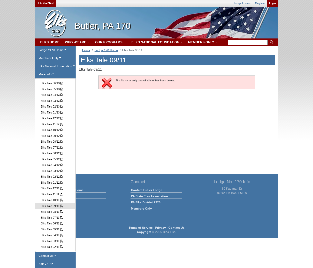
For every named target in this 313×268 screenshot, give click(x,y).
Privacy (160, 227)
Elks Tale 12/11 (50, 188)
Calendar (61, 202)
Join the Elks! (45, 3)
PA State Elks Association (149, 196)
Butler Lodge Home (69, 190)
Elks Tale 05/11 (50, 229)
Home (86, 50)
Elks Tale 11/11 (50, 194)
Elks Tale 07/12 (50, 147)
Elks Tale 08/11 (50, 211)
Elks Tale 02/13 (50, 106)
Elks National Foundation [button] (55, 66)
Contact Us (176, 227)
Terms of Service (141, 227)
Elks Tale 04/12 (50, 165)
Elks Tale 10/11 (50, 200)
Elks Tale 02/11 (50, 246)
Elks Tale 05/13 (50, 89)
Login (272, 3)
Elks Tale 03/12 (50, 171)
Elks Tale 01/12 (50, 182)
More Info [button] (45, 74)
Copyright (144, 232)
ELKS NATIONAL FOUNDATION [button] (155, 42)
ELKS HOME (49, 42)
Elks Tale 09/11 (50, 206)
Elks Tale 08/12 (50, 141)
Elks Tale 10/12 (50, 130)
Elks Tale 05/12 (50, 159)
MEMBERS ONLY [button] (201, 42)
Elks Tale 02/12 (50, 176)
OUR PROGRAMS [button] (109, 42)
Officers (61, 214)
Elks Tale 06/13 (50, 83)
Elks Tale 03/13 (50, 100)
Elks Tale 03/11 (50, 241)
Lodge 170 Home (106, 50)
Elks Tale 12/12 (50, 118)
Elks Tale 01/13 (50, 112)
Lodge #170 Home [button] (51, 50)
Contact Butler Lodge (146, 190)
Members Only (141, 208)
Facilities (62, 208)
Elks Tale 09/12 (50, 136)
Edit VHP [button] (45, 263)
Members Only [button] (48, 58)
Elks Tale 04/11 (50, 235)
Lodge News (64, 196)
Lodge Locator (242, 3)
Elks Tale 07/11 (50, 217)
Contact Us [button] (46, 255)
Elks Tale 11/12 (50, 124)
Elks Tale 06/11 (50, 223)
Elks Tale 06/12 (50, 153)
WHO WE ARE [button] (76, 42)
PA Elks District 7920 (146, 202)
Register (260, 3)
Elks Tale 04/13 (50, 94)
